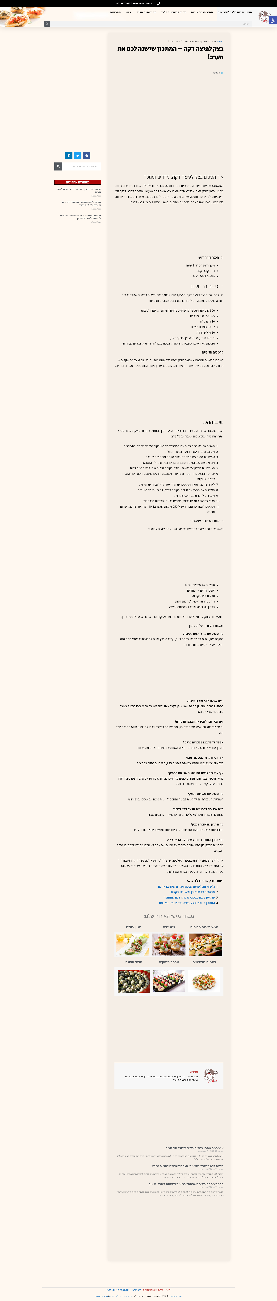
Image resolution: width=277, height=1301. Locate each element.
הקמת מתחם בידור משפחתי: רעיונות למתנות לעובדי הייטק (186, 1184)
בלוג (128, 12)
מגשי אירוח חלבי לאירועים (235, 12)
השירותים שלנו (146, 12)
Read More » (96, 196)
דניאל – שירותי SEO (161, 1290)
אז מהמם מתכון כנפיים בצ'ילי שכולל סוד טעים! (194, 1148)
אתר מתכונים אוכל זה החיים (121, 1296)
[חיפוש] (47, 24)
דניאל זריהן (147, 1290)
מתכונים (115, 12)
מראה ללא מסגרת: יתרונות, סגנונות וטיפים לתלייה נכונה (187, 1166)
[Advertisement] (168, 100)
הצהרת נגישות (176, 1296)
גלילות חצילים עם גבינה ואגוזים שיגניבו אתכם (186, 886)
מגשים (220, 41)
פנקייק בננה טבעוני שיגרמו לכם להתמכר (189, 897)
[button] (273, 20)
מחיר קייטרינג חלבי (173, 12)
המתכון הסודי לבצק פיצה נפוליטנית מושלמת (187, 903)
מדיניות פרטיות (101, 1296)
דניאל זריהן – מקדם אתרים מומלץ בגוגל (124, 1290)
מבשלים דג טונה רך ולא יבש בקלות (193, 892)
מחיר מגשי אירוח (202, 12)
